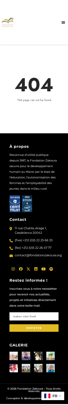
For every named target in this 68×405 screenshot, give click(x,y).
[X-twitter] (28, 269)
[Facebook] (21, 269)
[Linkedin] (36, 269)
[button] (63, 22)
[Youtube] (43, 269)
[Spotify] (51, 269)
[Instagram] (13, 269)
